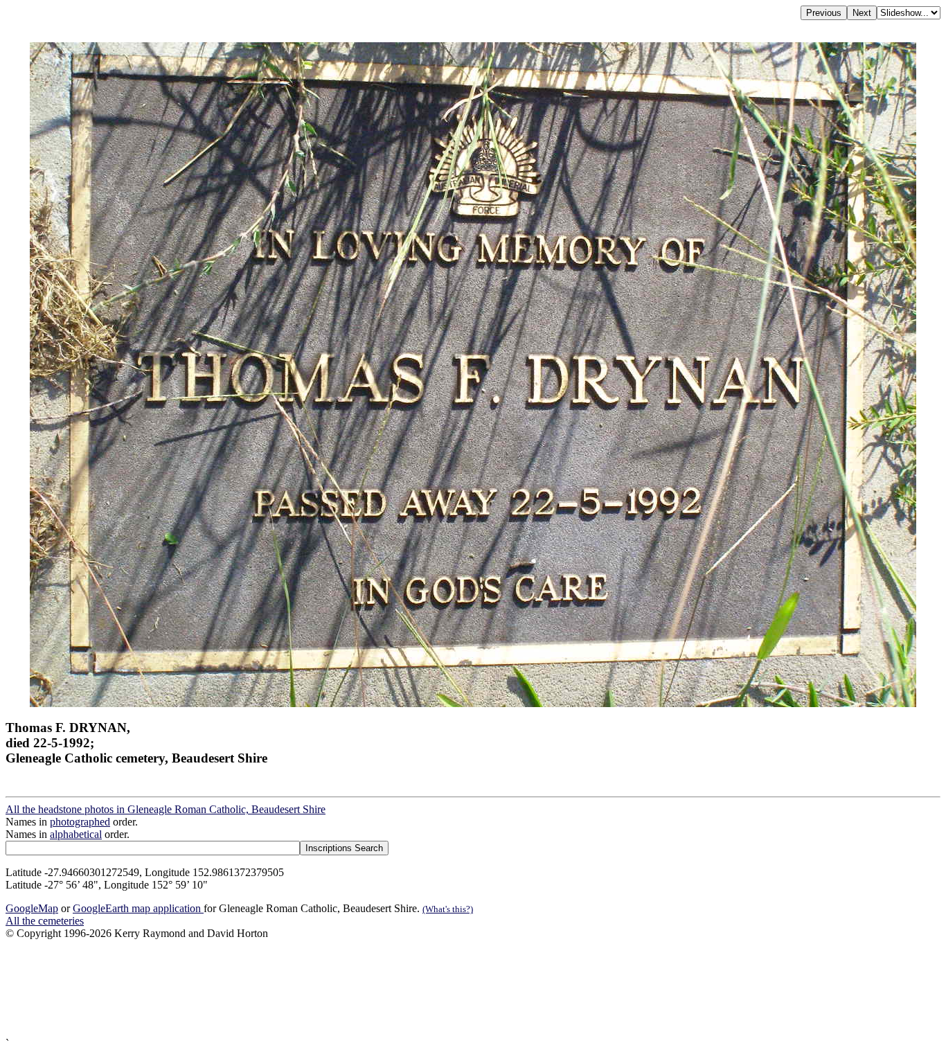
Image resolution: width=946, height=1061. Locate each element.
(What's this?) (447, 909)
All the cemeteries (45, 921)
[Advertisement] (421, 988)
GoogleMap (32, 908)
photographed (80, 822)
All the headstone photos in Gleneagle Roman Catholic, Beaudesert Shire (165, 809)
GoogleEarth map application (138, 908)
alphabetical (76, 834)
